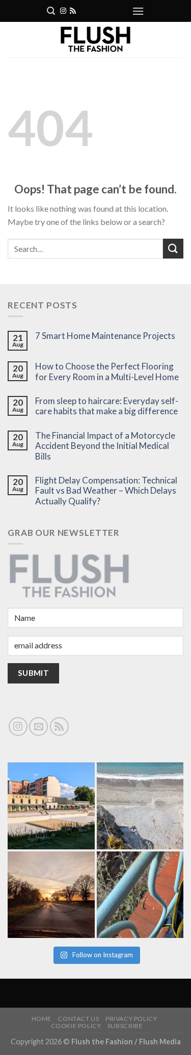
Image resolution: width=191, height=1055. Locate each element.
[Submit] (173, 249)
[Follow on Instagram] (63, 11)
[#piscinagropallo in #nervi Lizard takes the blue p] (140, 894)
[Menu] (138, 11)
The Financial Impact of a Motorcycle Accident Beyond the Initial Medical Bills (105, 446)
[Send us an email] (38, 726)
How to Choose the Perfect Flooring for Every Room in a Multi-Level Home (107, 371)
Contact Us (78, 1018)
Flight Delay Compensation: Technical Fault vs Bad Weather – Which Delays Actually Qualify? (106, 490)
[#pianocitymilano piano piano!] (51, 805)
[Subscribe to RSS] (73, 11)
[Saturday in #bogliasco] (140, 805)
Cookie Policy (76, 1026)
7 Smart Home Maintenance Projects (105, 336)
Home (41, 1018)
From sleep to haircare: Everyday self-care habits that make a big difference (106, 406)
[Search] (51, 11)
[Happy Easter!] (51, 894)
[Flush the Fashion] (95, 40)
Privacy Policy (131, 1018)
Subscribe (125, 1026)
